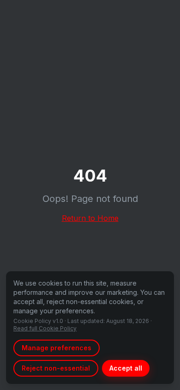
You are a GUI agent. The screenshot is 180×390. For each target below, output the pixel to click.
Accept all (125, 368)
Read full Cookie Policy (45, 328)
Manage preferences (56, 348)
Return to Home (90, 218)
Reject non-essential (56, 368)
